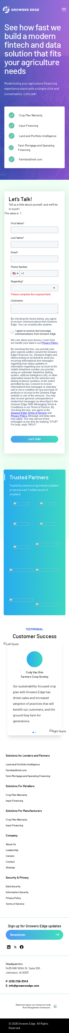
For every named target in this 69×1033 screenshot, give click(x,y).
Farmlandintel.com (16, 770)
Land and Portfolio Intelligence (23, 764)
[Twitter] (15, 947)
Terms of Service (15, 903)
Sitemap (10, 867)
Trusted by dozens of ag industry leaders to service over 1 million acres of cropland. (33, 490)
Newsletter (18, 935)
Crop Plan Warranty (16, 794)
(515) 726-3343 (18, 981)
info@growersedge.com (24, 985)
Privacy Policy (13, 897)
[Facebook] (22, 947)
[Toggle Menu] (64, 9)
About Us (11, 844)
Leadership (12, 849)
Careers (10, 855)
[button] (33, 732)
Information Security (17, 892)
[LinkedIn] (9, 947)
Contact (10, 861)
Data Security (13, 886)
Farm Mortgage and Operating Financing (28, 775)
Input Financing (14, 800)
